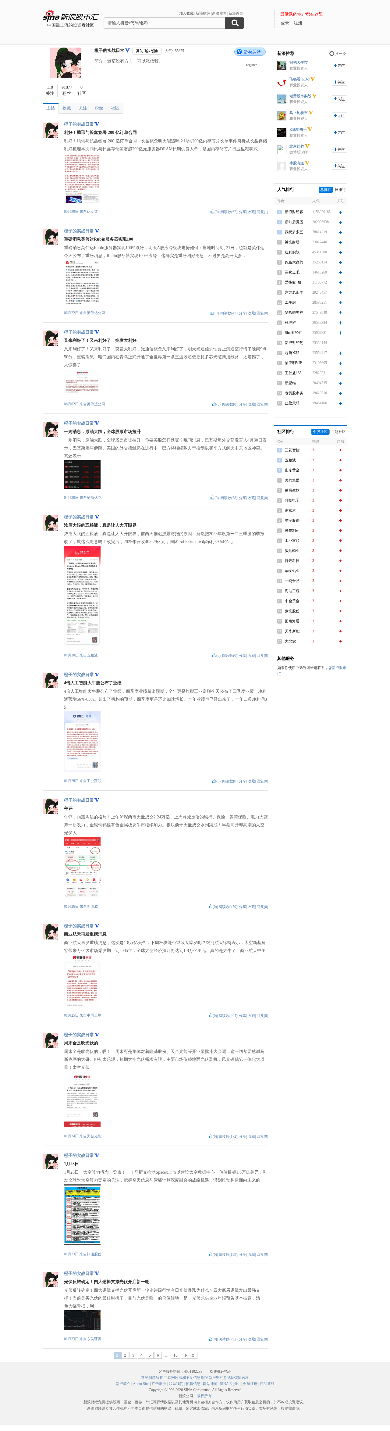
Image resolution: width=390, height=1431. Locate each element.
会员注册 (250, 1384)
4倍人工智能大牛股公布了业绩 (93, 683)
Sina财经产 (293, 333)
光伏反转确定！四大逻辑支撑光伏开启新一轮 (106, 1281)
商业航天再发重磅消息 (85, 934)
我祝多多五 (294, 232)
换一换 (340, 54)
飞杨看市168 (299, 79)
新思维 (290, 383)
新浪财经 (203, 13)
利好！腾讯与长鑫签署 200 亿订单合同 (100, 132)
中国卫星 (94, 1015)
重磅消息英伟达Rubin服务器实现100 (98, 239)
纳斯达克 (94, 497)
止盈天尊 (292, 403)
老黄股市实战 (300, 96)
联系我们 (176, 1384)
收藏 (66, 108)
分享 (242, 212)
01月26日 (72, 906)
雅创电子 (292, 500)
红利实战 (292, 252)
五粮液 (92, 655)
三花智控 (292, 450)
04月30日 (72, 497)
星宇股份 (292, 520)
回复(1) (262, 212)
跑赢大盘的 (294, 262)
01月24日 (72, 1136)
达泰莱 (92, 211)
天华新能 (292, 631)
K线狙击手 (298, 129)
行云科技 (292, 561)
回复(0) (262, 313)
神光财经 (292, 242)
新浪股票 (219, 13)
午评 (68, 808)
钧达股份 (94, 1254)
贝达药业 (292, 551)
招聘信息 (193, 1384)
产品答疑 (267, 1384)
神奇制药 (292, 530)
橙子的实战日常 (109, 50)
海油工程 (292, 591)
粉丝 (99, 108)
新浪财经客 (294, 212)
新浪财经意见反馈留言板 (229, 1378)
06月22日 (72, 313)
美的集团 (292, 480)
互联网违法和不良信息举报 (186, 1378)
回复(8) (262, 1339)
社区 (115, 108)
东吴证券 (94, 1339)
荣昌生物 (292, 490)
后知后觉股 (294, 222)
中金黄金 (292, 601)
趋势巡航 (292, 353)
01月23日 (72, 1254)
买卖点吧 (292, 272)
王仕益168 (293, 373)
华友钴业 (292, 571)
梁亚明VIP (293, 363)
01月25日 (72, 1015)
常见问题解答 (152, 1378)
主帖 (50, 108)
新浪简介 (123, 1384)
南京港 (290, 510)
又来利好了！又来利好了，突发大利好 (100, 340)
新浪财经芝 (294, 343)
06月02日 (72, 404)
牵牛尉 (290, 302)
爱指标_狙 (293, 282)
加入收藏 (186, 13)
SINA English (230, 1384)
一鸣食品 (292, 581)
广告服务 (159, 1384)
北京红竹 (296, 146)
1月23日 (71, 1163)
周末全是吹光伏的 (81, 1043)
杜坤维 (290, 322)
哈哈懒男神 (294, 312)
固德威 (92, 906)
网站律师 (210, 1384)
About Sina (141, 1384)
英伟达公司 (96, 313)
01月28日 (72, 781)
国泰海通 (292, 621)
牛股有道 (296, 163)
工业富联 (94, 781)
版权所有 (204, 1396)
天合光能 (94, 1136)
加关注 (339, 65)
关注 (83, 108)
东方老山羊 (294, 292)
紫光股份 (292, 611)
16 (175, 1355)
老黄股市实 (294, 393)
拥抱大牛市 (298, 62)
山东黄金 (292, 470)
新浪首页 (236, 13)
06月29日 (72, 211)
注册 (298, 22)
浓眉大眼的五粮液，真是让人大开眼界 (100, 525)
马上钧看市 (298, 113)
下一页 (189, 1355)
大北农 (290, 641)
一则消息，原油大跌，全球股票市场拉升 (102, 431)
